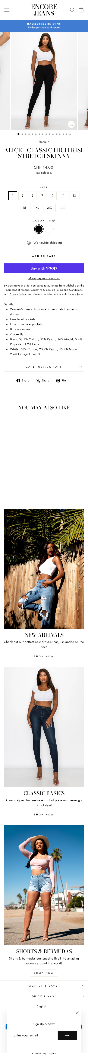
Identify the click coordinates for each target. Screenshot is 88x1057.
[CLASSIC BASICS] (44, 727)
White (49, 229)
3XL (62, 207)
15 (24, 207)
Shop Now (44, 656)
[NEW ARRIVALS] (44, 569)
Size (44, 187)
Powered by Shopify (44, 1053)
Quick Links (43, 996)
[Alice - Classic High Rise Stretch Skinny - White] (21, 485)
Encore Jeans (44, 10)
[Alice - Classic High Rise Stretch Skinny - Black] (16, 485)
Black (39, 229)
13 (74, 195)
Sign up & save (42, 985)
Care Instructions (44, 367)
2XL (49, 207)
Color (44, 220)
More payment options (44, 278)
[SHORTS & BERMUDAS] (44, 885)
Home (43, 142)
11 (63, 195)
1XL (36, 207)
